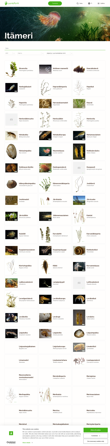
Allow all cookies (96, 430)
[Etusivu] (12, 3)
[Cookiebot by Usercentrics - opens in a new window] (11, 442)
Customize (94, 435)
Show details (26, 442)
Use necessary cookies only (95, 441)
